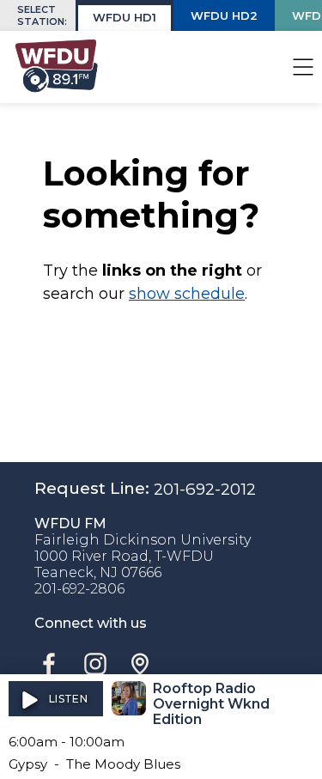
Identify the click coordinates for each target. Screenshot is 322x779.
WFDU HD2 (224, 15)
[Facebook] (49, 664)
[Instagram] (95, 664)
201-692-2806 (79, 589)
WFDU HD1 (124, 17)
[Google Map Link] (140, 664)
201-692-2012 (205, 489)
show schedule (187, 293)
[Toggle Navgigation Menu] (303, 67)
